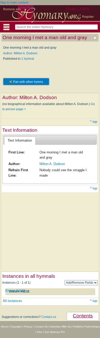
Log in (71, 17)
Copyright (16, 326)
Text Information (20, 140)
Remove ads (12, 9)
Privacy (28, 326)
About (4, 326)
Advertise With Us (60, 326)
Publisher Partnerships (86, 326)
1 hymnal (27, 58)
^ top (93, 122)
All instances (12, 301)
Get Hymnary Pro (55, 332)
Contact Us (41, 326)
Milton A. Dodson (52, 164)
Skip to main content (14, 2)
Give (39, 332)
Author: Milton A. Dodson (20, 53)
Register (88, 17)
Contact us (48, 317)
